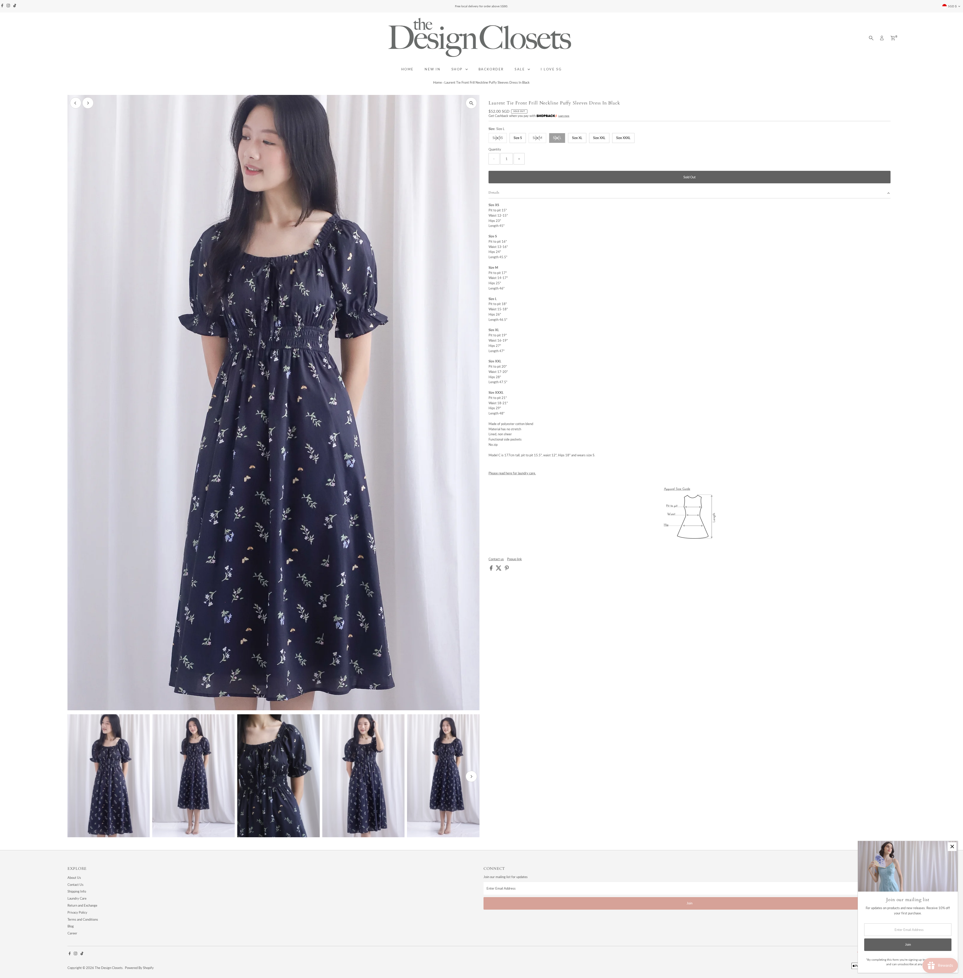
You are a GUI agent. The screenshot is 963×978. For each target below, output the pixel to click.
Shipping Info (76, 891)
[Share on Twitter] (499, 569)
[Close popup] (952, 846)
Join (689, 903)
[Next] (88, 103)
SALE (520, 69)
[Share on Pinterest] (507, 569)
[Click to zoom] (471, 103)
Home (437, 82)
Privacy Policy (77, 912)
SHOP (457, 69)
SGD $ (952, 6)
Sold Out (689, 177)
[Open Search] (871, 38)
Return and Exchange (82, 905)
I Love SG (551, 69)
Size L (559, 138)
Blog (70, 926)
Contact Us (75, 885)
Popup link (514, 559)
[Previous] (75, 103)
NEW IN (433, 69)
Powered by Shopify (139, 968)
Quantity (495, 149)
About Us (74, 878)
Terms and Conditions (82, 919)
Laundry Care (77, 898)
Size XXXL (623, 138)
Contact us (496, 559)
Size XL (577, 138)
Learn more (563, 115)
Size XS (500, 138)
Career (72, 933)
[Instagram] (8, 6)
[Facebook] (2, 6)
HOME (407, 69)
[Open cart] (893, 38)
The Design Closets (109, 968)
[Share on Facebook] (491, 569)
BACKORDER (491, 69)
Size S (518, 138)
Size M (539, 138)
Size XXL (599, 138)
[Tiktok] (14, 6)
